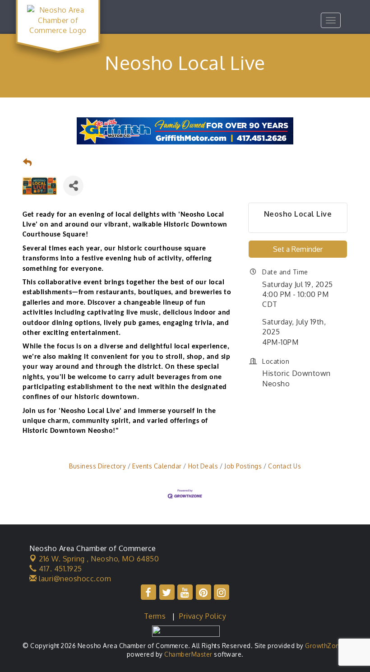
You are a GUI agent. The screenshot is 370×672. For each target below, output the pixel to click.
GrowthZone (324, 645)
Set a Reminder (298, 249)
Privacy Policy (202, 616)
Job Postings (243, 466)
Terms (155, 616)
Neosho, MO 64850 (99, 558)
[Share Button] (73, 186)
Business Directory (97, 466)
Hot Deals (203, 466)
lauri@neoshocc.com (74, 578)
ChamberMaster (188, 654)
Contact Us (284, 466)
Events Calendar (157, 466)
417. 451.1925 (59, 568)
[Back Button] (27, 163)
